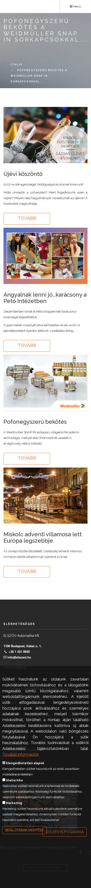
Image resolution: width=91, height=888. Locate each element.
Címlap (16, 64)
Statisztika (14, 780)
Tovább (27, 218)
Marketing (14, 803)
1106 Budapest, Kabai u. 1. (23, 646)
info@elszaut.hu (19, 657)
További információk (20, 754)
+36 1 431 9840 (19, 651)
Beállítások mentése (24, 830)
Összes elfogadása (64, 832)
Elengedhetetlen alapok (25, 763)
